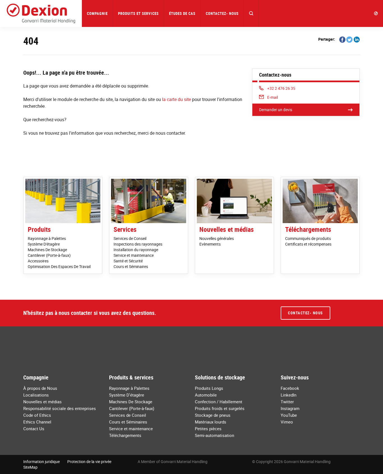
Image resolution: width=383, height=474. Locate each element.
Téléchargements (308, 229)
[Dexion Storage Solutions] (41, 13)
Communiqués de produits (308, 238)
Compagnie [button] (97, 13)
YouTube (289, 415)
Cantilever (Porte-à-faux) (49, 255)
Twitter (287, 401)
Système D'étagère (44, 244)
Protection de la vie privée (89, 461)
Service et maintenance (134, 255)
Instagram (290, 408)
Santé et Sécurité (128, 261)
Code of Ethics (37, 415)
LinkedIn (288, 395)
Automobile (206, 395)
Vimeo (287, 422)
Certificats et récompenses (308, 244)
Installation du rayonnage (136, 249)
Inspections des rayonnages (138, 244)
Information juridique (41, 461)
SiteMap (30, 467)
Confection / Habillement (218, 401)
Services (125, 229)
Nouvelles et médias (226, 229)
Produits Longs (209, 388)
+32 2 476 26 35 (281, 88)
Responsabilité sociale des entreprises (59, 408)
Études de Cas (182, 13)
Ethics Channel (37, 422)
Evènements (210, 244)
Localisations (36, 395)
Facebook (290, 388)
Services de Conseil (130, 238)
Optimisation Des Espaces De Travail (59, 266)
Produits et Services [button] (138, 13)
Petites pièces (208, 428)
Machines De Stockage (47, 249)
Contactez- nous (222, 13)
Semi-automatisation (214, 435)
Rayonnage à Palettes (47, 238)
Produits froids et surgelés (219, 408)
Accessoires (38, 261)
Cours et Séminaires (131, 266)
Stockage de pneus (212, 415)
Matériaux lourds (210, 422)
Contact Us (33, 428)
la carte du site (176, 99)
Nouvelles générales (216, 238)
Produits (39, 229)
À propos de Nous (40, 388)
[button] (251, 13)
